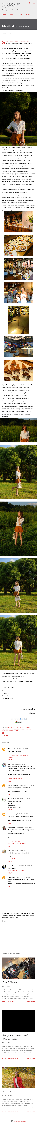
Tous (16, 730)
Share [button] (6, 736)
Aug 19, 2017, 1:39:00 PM (21, 748)
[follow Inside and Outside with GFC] (18, 722)
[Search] (29, 3)
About (12, 14)
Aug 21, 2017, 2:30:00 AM (22, 798)
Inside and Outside (11, 5)
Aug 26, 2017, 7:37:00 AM (24, 877)
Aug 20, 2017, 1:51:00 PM (27, 785)
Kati (9, 850)
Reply (10, 760)
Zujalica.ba (11, 798)
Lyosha (22, 727)
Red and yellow (10, 1091)
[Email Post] (3, 733)
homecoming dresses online (16, 870)
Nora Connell (11, 877)
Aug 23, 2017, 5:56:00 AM (18, 850)
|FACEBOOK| (12, 843)
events (9, 727)
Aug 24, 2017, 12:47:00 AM (24, 866)
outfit (8, 729)
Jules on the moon (13, 785)
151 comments (13, 1058)
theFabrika (10, 730)
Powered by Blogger (19, 1121)
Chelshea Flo (11, 827)
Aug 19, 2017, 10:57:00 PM (19, 764)
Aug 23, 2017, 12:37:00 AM (24, 827)
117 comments (13, 1111)
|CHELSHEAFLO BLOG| (15, 841)
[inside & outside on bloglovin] (19, 720)
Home (4, 14)
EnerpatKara (11, 866)
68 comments (12, 1001)
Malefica (10, 748)
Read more (31, 1001)
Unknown (10, 814)
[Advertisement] (15, 936)
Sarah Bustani (10, 982)
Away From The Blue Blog (16, 778)
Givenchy (16, 727)
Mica (9, 764)
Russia (18, 729)
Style (20, 14)
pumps (13, 729)
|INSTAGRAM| (21, 843)
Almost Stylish (12, 859)
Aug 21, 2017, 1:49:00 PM (21, 814)
